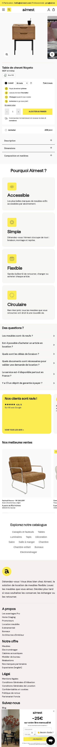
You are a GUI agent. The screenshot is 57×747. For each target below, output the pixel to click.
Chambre (44, 542)
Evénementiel (8, 627)
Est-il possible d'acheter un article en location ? (22, 345)
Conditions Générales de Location (18, 685)
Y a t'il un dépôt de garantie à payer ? (22, 383)
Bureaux (39, 547)
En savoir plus (10, 105)
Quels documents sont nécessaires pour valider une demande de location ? (24, 363)
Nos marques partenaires (14, 664)
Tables (41, 532)
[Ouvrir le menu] (3, 9)
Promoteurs (8, 620)
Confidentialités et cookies (15, 689)
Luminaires (16, 537)
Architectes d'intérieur (13, 635)
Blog (4, 707)
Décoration (41, 537)
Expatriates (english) (12, 667)
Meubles (6, 646)
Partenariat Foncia (11, 696)
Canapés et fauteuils (23, 532)
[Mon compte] (47, 9)
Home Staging (9, 617)
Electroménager (28, 552)
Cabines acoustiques (12, 653)
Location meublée (10, 624)
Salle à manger (27, 542)
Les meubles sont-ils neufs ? (17, 335)
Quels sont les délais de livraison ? (20, 354)
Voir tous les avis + (14, 430)
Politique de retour (11, 693)
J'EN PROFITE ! (37, 739)
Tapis (28, 537)
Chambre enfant (22, 547)
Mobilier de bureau (11, 656)
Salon (12, 542)
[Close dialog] (53, 711)
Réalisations (8, 660)
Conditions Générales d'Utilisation (18, 682)
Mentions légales (10, 678)
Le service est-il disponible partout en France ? (22, 374)
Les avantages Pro (11, 613)
